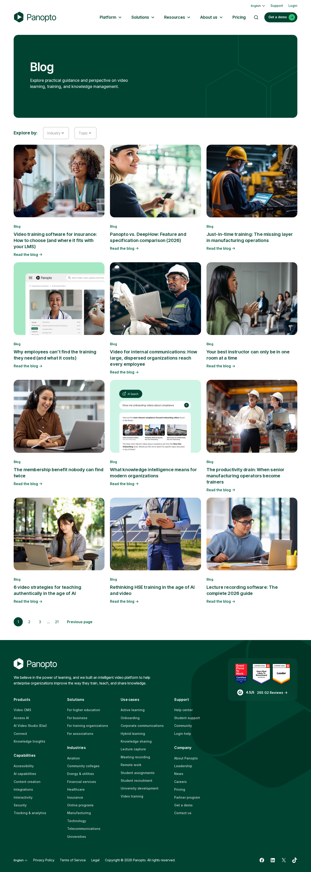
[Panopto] (35, 17)
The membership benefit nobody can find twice (59, 472)
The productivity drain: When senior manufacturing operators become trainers (245, 476)
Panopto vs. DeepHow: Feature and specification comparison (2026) (148, 237)
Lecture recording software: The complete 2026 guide (242, 590)
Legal (95, 860)
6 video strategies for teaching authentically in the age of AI (47, 590)
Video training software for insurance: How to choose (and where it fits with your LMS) (55, 240)
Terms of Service (73, 860)
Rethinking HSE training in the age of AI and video (152, 590)
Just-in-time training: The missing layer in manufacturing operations (249, 237)
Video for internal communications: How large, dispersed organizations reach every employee (153, 358)
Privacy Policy (43, 860)
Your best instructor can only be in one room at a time (248, 355)
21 (57, 622)
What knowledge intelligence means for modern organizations (153, 472)
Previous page (79, 622)
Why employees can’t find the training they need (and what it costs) (55, 355)
